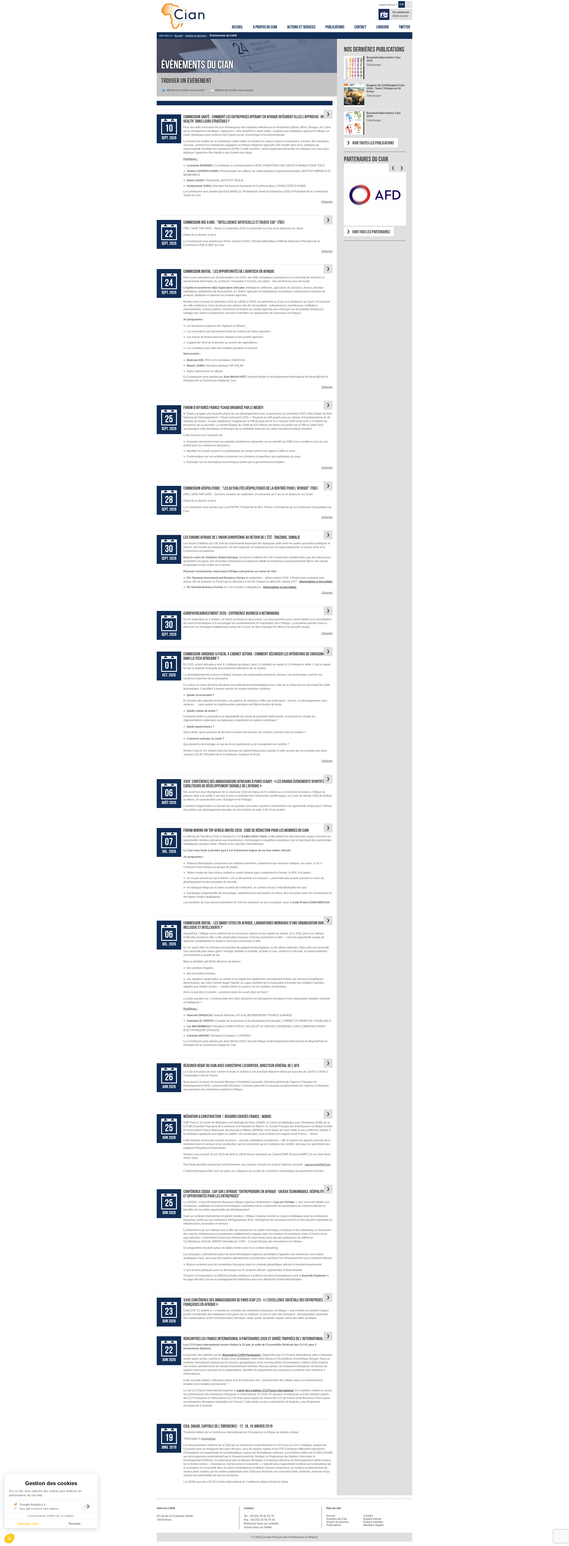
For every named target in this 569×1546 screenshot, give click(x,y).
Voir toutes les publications (373, 142)
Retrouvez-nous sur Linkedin (261, 1523)
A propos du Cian (265, 26)
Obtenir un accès (400, 15)
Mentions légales (373, 1525)
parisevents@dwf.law (318, 1164)
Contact (360, 26)
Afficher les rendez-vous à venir (185, 90)
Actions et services (301, 26)
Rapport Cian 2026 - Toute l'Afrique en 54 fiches (386, 88)
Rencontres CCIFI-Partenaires (241, 1354)
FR (402, 4)
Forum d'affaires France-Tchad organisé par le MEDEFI (223, 407)
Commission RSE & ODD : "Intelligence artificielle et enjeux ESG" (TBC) (233, 222)
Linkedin (382, 26)
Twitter (404, 26)
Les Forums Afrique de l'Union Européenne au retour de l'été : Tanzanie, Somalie (241, 537)
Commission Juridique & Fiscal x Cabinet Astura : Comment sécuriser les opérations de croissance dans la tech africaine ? (254, 656)
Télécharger (374, 64)
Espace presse (372, 1518)
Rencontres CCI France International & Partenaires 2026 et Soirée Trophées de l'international (253, 1338)
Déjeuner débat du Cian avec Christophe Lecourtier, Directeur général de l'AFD (241, 1065)
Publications (334, 26)
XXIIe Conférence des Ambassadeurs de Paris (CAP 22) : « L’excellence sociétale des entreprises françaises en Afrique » (253, 1302)
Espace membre (373, 1522)
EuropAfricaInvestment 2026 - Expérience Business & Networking (231, 613)
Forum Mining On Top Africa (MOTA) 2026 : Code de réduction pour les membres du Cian (246, 830)
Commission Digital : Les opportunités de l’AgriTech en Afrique (228, 271)
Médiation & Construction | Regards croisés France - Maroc (227, 1116)
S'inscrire (327, 201)
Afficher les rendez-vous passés (234, 90)
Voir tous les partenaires (371, 231)
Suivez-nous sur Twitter (258, 1527)
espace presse (387, 4)
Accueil (237, 26)
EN (409, 4)
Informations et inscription (279, 587)
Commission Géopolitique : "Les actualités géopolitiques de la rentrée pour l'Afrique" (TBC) (250, 488)
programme (209, 1438)
